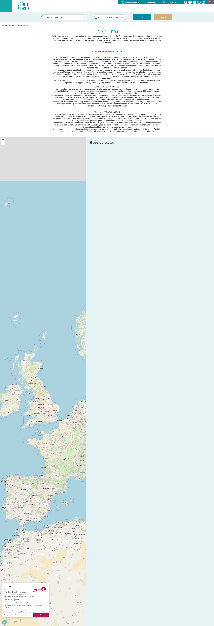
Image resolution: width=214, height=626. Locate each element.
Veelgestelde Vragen (132, 2)
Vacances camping (8, 25)
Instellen (26, 615)
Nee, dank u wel (10, 615)
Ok (41, 615)
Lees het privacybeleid (11, 600)
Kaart (163, 17)
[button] (3, 139)
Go (142, 17)
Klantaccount (152, 2)
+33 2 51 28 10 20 (171, 2)
